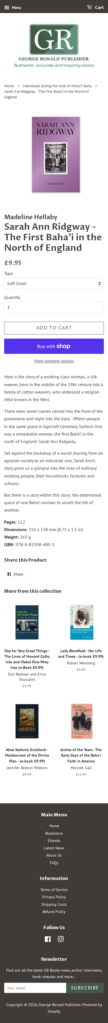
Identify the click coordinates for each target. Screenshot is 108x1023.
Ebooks (54, 840)
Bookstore (54, 833)
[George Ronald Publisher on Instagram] (61, 940)
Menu (16, 7)
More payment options (54, 361)
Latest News (54, 848)
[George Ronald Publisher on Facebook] (48, 940)
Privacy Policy (54, 896)
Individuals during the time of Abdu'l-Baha (57, 86)
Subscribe (85, 988)
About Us (54, 855)
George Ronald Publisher (60, 1004)
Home (9, 86)
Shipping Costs (54, 904)
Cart (99, 7)
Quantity (12, 297)
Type (8, 273)
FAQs (54, 862)
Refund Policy (54, 911)
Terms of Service (54, 889)
